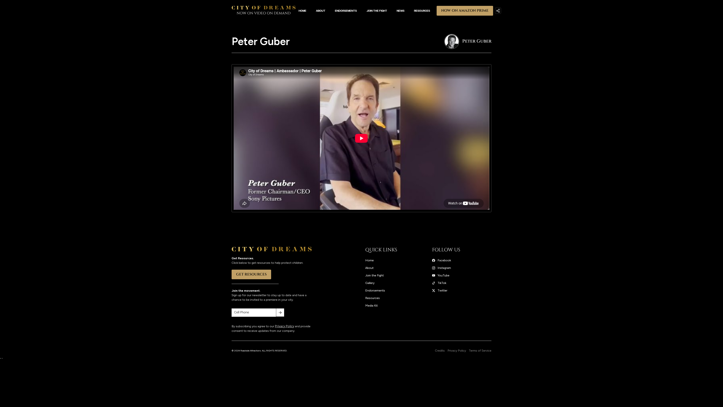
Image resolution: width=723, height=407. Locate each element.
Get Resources (251, 274)
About (320, 10)
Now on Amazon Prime (465, 10)
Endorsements (346, 10)
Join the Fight (377, 10)
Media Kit (371, 305)
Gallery (369, 283)
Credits (440, 350)
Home (302, 10)
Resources (422, 10)
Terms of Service (480, 350)
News (400, 10)
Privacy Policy (457, 350)
